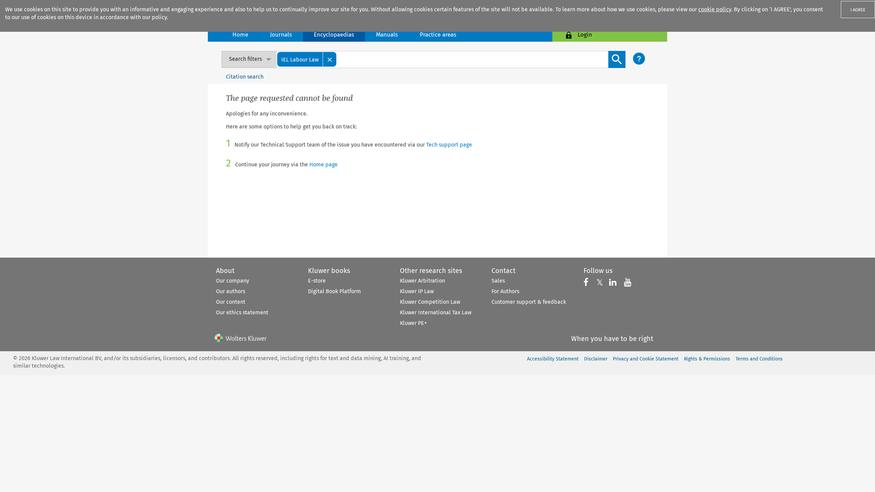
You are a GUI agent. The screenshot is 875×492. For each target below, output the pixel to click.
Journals (281, 34)
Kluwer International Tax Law (435, 312)
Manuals (387, 34)
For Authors (505, 291)
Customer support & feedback (529, 302)
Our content (230, 302)
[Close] (330, 59)
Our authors (230, 291)
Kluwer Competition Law (430, 302)
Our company (232, 280)
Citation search (245, 76)
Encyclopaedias (334, 34)
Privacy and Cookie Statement (645, 359)
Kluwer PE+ (413, 323)
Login (585, 34)
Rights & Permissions (707, 359)
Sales (498, 280)
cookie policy (714, 9)
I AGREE (857, 9)
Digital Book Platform (334, 291)
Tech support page (449, 144)
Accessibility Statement (553, 359)
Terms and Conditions (759, 359)
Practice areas (438, 34)
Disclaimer (595, 359)
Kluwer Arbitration (422, 280)
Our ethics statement (242, 312)
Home (240, 34)
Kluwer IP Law (417, 291)
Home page (323, 164)
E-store (317, 280)
